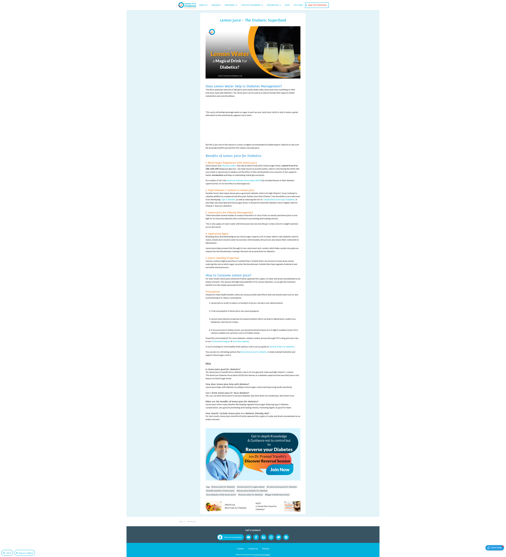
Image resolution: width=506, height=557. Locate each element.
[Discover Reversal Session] (253, 479)
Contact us (253, 548)
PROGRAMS (230, 5)
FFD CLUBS (298, 5)
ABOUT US (203, 5)
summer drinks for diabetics (282, 346)
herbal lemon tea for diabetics (254, 352)
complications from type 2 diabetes (279, 199)
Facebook (216, 341)
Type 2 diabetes (228, 199)
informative (191, 521)
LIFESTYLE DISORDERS (250, 5)
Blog (181, 521)
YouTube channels (241, 341)
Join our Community (233, 537)
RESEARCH (216, 5)
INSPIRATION (272, 5)
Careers (240, 548)
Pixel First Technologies (262, 554)
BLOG (287, 5)
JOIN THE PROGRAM (317, 5)
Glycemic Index (228, 165)
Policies (265, 548)
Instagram (226, 341)
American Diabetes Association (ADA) (244, 180)
